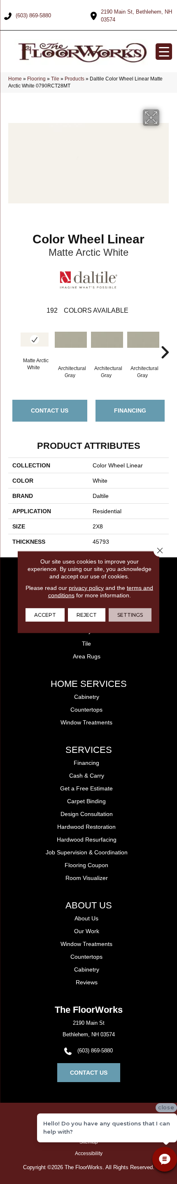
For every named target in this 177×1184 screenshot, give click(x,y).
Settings (130, 615)
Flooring (36, 79)
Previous (12, 340)
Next (164, 340)
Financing (130, 410)
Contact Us (49, 410)
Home (15, 79)
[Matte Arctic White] (34, 339)
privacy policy (86, 588)
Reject (87, 615)
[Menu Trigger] (164, 51)
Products (74, 79)
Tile (55, 79)
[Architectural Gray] (71, 344)
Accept (45, 615)
